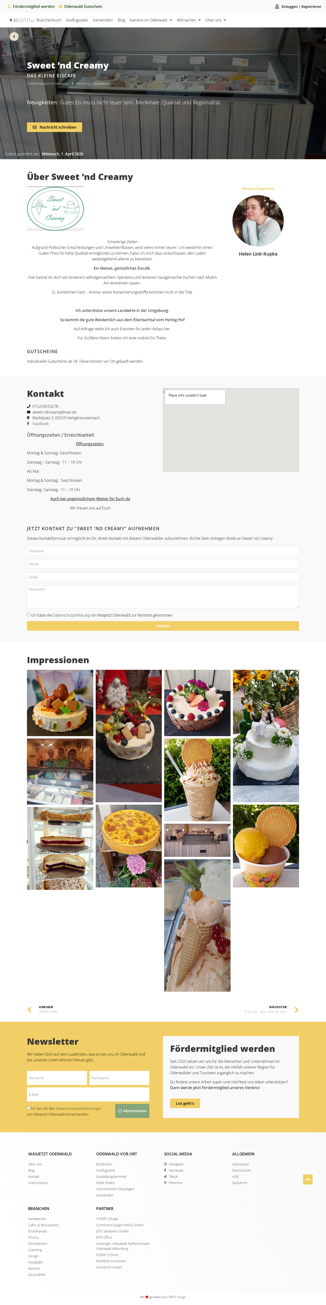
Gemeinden (103, 20)
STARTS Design (176, 1297)
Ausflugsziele (77, 20)
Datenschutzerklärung (71, 615)
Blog (121, 20)
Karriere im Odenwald (148, 20)
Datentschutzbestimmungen (78, 1108)
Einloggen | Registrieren (301, 6)
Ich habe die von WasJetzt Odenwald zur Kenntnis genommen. (102, 615)
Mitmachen (186, 20)
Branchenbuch (49, 20)
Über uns (213, 20)
